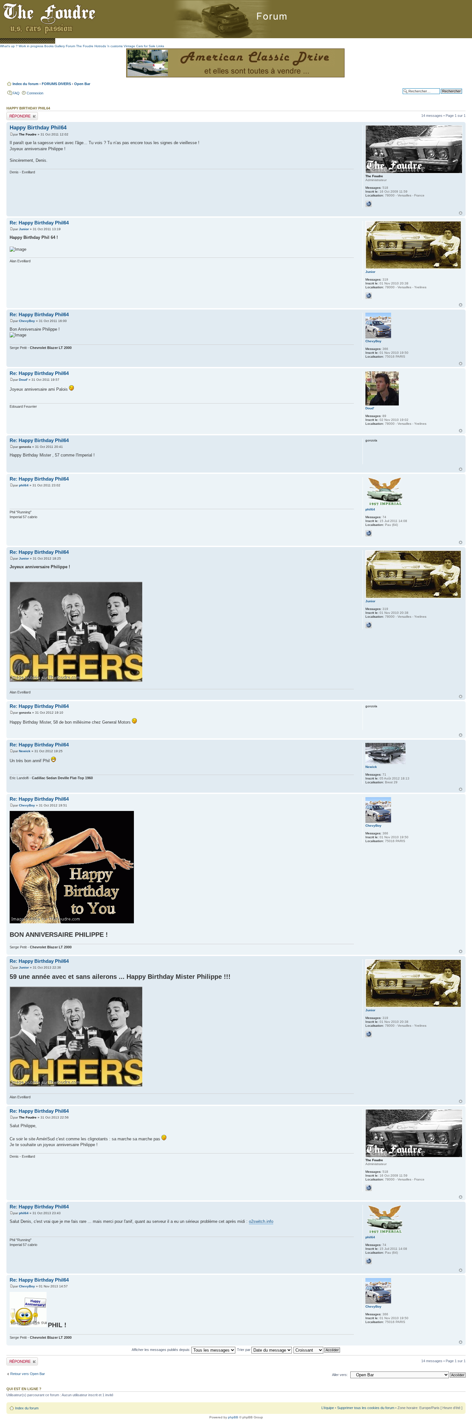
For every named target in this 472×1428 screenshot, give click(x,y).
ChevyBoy (27, 321)
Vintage (129, 46)
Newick (25, 751)
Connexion (35, 93)
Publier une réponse (22, 114)
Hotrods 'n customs (108, 46)
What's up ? (9, 46)
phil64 (24, 485)
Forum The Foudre (79, 46)
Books (49, 46)
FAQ (16, 93)
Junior (24, 229)
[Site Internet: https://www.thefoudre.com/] (368, 204)
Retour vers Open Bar (27, 1374)
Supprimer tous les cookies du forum (365, 1408)
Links (160, 46)
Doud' (23, 379)
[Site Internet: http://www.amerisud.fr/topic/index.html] (368, 533)
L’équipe (327, 1408)
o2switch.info (261, 1221)
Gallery (60, 46)
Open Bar (82, 84)
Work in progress (31, 46)
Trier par (244, 1350)
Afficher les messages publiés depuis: (161, 1350)
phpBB (233, 1417)
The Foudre (28, 134)
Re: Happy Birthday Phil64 (39, 222)
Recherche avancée (446, 96)
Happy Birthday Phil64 (38, 128)
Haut (460, 213)
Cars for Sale (145, 46)
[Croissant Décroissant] (317, 1350)
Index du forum (26, 84)
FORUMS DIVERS (56, 84)
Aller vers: (340, 1375)
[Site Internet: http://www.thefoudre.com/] (368, 295)
